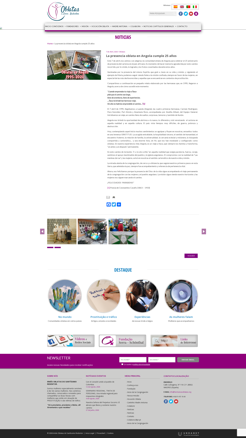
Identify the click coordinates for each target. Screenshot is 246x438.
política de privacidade (141, 364)
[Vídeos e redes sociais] (71, 346)
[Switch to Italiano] (195, 7)
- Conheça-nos (132, 385)
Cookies (110, 433)
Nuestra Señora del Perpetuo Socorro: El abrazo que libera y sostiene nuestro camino (103, 405)
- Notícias (130, 409)
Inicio (48, 26)
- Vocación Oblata (133, 399)
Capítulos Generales (163, 26)
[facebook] (180, 14)
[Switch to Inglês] (182, 7)
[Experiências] (142, 312)
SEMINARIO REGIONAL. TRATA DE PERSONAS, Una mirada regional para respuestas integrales (101, 393)
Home (50, 43)
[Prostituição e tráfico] (103, 312)
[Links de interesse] (174, 346)
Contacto (182, 26)
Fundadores (72, 26)
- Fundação (130, 388)
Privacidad (101, 433)
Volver (191, 256)
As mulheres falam (181, 317)
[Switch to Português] (188, 7)
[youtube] (191, 14)
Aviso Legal (89, 433)
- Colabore (130, 406)
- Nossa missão (132, 395)
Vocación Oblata (100, 26)
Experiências (142, 317)
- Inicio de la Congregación (137, 392)
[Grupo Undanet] (188, 435)
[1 (144, 103)
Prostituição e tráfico (103, 317)
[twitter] (186, 14)
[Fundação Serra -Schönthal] (122, 346)
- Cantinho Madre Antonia (136, 402)
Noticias (148, 26)
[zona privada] (196, 14)
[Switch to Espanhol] (175, 7)
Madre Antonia (119, 26)
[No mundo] (65, 312)
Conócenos (57, 26)
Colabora (135, 26)
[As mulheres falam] (181, 312)
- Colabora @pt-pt (133, 420)
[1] (108, 187)
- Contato (130, 416)
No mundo (64, 317)
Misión (85, 26)
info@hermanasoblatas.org (180, 392)
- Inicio (129, 382)
